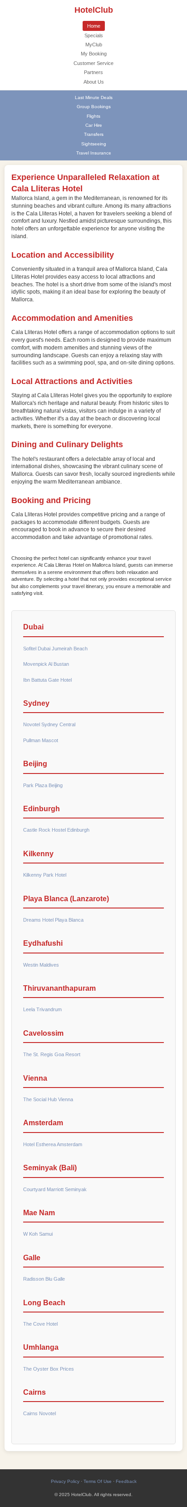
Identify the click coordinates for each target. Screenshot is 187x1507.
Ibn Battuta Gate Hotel (47, 680)
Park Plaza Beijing (43, 785)
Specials (93, 35)
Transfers (93, 134)
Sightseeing (93, 143)
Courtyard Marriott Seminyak (55, 1189)
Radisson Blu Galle (44, 1279)
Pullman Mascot (40, 740)
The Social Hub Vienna (48, 1099)
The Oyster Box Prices (48, 1369)
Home (93, 26)
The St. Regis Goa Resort (51, 1054)
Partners (93, 72)
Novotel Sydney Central (49, 724)
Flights (93, 116)
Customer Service (93, 63)
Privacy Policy (65, 1481)
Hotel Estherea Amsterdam (52, 1144)
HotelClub (93, 10)
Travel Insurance (93, 152)
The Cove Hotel (40, 1324)
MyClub (93, 44)
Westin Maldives (41, 965)
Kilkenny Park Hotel (44, 875)
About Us (94, 82)
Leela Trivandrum (42, 1009)
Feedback (126, 1481)
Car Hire (93, 125)
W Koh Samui (38, 1234)
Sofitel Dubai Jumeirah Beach (55, 648)
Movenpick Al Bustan (46, 664)
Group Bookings (94, 106)
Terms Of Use (98, 1481)
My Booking (94, 53)
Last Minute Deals (94, 97)
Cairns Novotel (39, 1413)
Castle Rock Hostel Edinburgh (56, 830)
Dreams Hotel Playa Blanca (53, 920)
